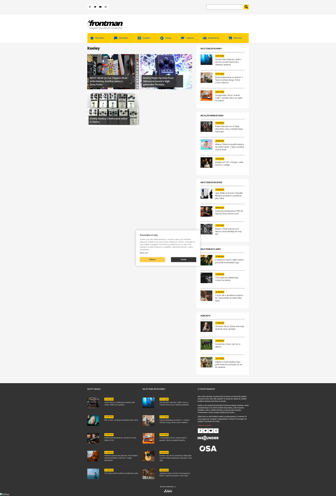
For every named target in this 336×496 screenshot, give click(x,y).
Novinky (99, 38)
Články (147, 38)
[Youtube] (100, 7)
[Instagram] (105, 7)
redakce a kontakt (204, 425)
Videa (168, 38)
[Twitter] (95, 7)
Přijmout (152, 259)
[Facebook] (89, 7)
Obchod (237, 38)
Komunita (213, 38)
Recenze (123, 38)
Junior (190, 38)
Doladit (183, 259)
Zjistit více (144, 253)
